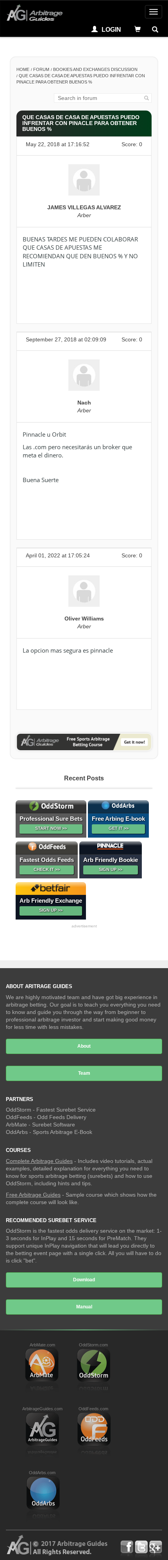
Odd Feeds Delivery (61, 1117)
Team (84, 1073)
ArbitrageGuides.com (42, 1408)
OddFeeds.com (93, 1408)
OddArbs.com (42, 1472)
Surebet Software (53, 1124)
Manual (84, 1307)
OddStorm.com (93, 1344)
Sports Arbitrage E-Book (62, 1132)
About (84, 1046)
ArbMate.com (42, 1344)
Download (84, 1279)
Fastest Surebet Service (66, 1110)
